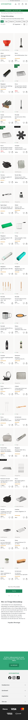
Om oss (4, 701)
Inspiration (5, 696)
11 (15, 595)
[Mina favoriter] (19, 4)
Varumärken (18, 21)
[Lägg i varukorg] (12, 61)
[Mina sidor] (15, 4)
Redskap (10, 13)
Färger (24, 21)
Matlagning (4, 13)
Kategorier (11, 21)
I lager (6, 21)
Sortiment (5, 690)
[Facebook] (10, 677)
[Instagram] (14, 677)
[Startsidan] (6, 4)
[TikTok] (18, 677)
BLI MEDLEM (14, 665)
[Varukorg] (22, 4)
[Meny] (26, 4)
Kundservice (5, 685)
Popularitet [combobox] (17, 24)
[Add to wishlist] (9, 61)
